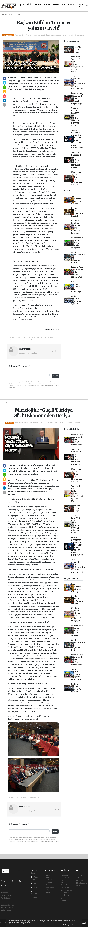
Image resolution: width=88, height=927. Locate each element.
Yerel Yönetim (67, 4)
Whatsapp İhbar (7, 908)
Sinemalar (65, 893)
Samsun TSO (14, 507)
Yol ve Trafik (65, 878)
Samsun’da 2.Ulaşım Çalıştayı (76, 49)
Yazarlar (36, 883)
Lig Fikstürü (65, 888)
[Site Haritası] (2, 885)
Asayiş (48, 893)
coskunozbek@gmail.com (28, 353)
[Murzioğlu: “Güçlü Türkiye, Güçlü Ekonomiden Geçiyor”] (31, 444)
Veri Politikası (6, 898)
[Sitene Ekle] (6, 885)
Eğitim (48, 890)
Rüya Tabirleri (81, 883)
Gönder (55, 376)
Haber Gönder (6, 910)
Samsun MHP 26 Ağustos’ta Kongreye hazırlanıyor (76, 287)
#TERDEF (51, 338)
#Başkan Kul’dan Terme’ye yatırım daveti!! (31, 338)
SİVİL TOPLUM (34, 4)
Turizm (56, 4)
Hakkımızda (5, 893)
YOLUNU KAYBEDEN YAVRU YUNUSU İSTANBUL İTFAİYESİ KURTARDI (76, 159)
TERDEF (27, 129)
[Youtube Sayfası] (13, 881)
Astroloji (79, 886)
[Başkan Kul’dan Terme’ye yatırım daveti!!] (31, 56)
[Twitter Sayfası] (5, 881)
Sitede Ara (80, 875)
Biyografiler (80, 880)
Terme (22, 107)
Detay (66, 925)
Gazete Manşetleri (65, 901)
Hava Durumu (66, 875)
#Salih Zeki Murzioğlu (28, 798)
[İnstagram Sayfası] (9, 881)
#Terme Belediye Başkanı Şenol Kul (21, 340)
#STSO (40, 798)
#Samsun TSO (14, 798)
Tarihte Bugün (66, 890)
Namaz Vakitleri (64, 881)
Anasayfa (5, 14)
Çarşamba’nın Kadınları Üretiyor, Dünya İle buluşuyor (77, 243)
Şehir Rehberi (66, 898)
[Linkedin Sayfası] (17, 881)
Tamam (76, 925)
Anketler (79, 878)
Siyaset (21, 4)
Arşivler (36, 887)
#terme (11, 338)
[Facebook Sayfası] (2, 881)
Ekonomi (47, 4)
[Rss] (20, 881)
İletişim (36, 897)
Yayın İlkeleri (6, 895)
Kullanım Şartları (7, 905)
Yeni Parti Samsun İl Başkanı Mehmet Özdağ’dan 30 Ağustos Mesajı (77, 64)
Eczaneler (64, 885)
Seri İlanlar (65, 895)
